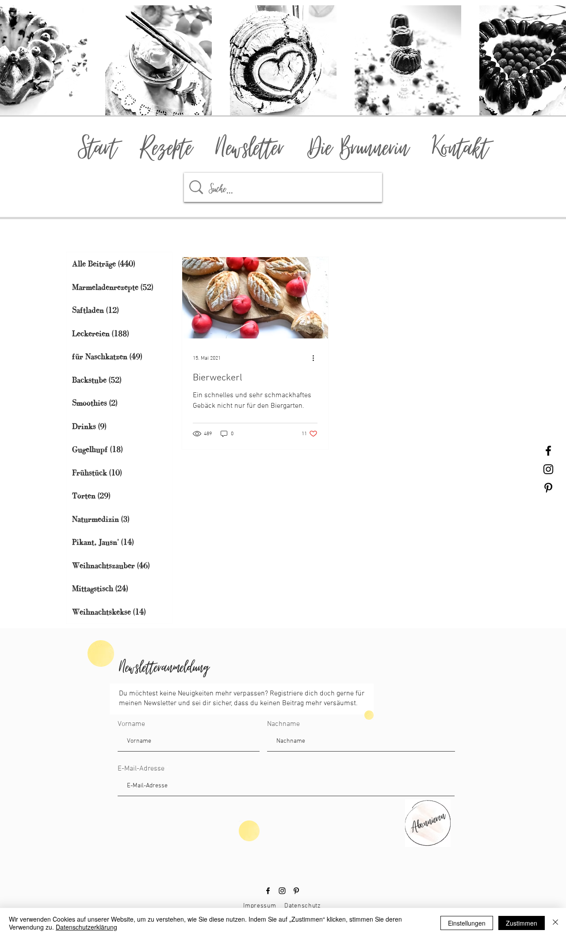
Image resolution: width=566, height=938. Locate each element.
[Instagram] (282, 890)
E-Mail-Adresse (141, 768)
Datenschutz (302, 906)
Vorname (131, 724)
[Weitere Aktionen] (316, 358)
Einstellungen (467, 923)
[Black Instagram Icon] (548, 469)
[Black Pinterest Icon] (548, 487)
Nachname (283, 724)
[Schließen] (555, 923)
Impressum (259, 906)
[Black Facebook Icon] (548, 450)
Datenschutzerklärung (86, 927)
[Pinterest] (296, 890)
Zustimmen (521, 923)
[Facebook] (268, 890)
